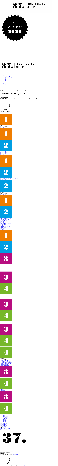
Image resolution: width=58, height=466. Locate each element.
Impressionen (5, 52)
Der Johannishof (8, 85)
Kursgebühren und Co (9, 47)
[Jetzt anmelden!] (5, 109)
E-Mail (1, 452)
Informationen (5, 45)
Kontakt (4, 59)
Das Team (7, 86)
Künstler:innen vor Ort (9, 50)
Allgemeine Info (8, 46)
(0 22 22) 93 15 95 (3, 429)
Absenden (2, 453)
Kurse (4, 43)
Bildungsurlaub (7, 48)
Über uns (4, 53)
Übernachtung (7, 49)
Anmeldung (5, 58)
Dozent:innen (5, 44)
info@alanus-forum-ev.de (5, 428)
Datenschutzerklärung (16, 454)
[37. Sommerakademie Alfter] (26, 12)
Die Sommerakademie (9, 84)
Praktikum (7, 51)
